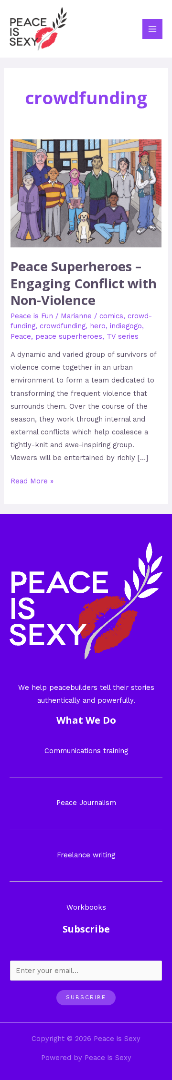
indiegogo (126, 326)
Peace (21, 336)
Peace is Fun (32, 316)
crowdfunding (63, 326)
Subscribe (86, 997)
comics (111, 316)
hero (98, 326)
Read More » (32, 480)
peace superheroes (68, 336)
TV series (123, 336)
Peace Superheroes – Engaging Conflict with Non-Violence (84, 283)
